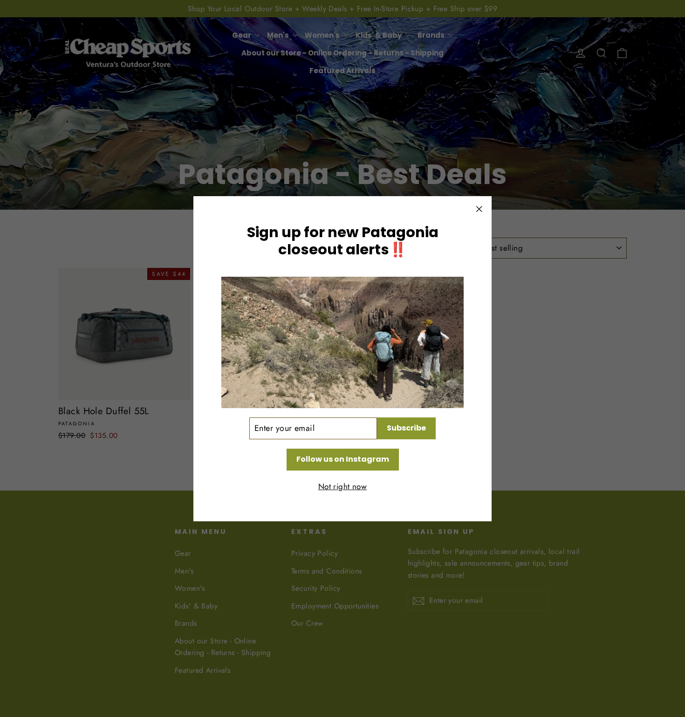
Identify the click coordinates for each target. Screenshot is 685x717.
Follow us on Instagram (342, 458)
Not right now (342, 486)
